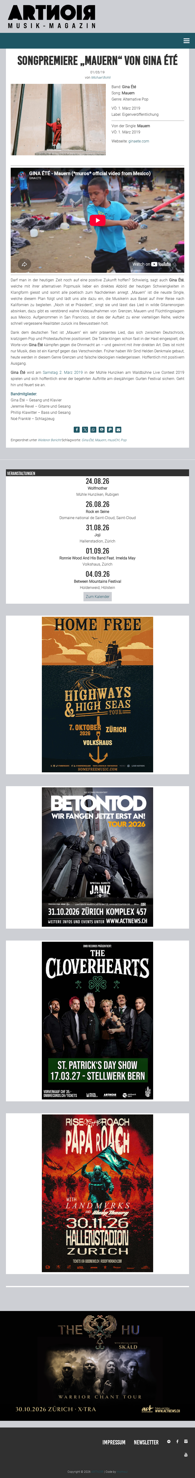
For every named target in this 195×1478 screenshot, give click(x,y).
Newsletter (146, 1442)
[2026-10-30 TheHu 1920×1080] (97, 1419)
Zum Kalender (97, 596)
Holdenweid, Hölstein (97, 580)
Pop (124, 440)
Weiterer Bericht (49, 440)
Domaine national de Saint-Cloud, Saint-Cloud (97, 510)
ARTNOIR (97, 1471)
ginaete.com (138, 141)
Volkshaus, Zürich (97, 557)
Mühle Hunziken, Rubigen (97, 487)
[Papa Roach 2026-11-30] (97, 1271)
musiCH (113, 440)
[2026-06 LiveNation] (97, 771)
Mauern (100, 440)
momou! (122, 1471)
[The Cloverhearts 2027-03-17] (97, 1098)
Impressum (114, 1442)
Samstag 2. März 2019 (63, 372)
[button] (77, 430)
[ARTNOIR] (52, 29)
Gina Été (87, 440)
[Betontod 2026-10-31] (97, 925)
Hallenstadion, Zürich (97, 533)
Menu (186, 41)
